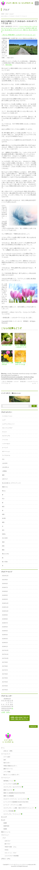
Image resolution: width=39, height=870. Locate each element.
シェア (3, 420)
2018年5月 (5, 630)
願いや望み (5, 561)
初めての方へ (6, 762)
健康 (33, 28)
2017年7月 (5, 670)
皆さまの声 (4, 817)
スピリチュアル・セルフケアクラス (12, 786)
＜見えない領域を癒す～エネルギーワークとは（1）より (18, 35)
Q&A (4, 759)
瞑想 (3, 546)
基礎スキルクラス (7, 790)
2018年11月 (5, 607)
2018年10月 (5, 611)
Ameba (5, 850)
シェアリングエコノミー (8, 424)
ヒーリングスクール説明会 (9, 783)
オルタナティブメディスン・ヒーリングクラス (14, 799)
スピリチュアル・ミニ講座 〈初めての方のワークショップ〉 (18, 808)
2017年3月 (5, 686)
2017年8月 (5, 666)
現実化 (3, 534)
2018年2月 (5, 642)
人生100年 (4, 463)
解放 (3, 550)
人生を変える (28, 28)
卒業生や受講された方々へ (9, 765)
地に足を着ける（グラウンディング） (14, 29)
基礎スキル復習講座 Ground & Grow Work (13, 793)
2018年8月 (5, 619)
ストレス (21, 26)
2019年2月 (5, 599)
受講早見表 (5, 826)
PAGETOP (33, 726)
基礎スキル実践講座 (8, 796)
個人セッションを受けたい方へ (10, 774)
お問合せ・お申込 (5, 858)
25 (12, 708)
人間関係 (4, 471)
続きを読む (9, 64)
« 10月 (3, 712)
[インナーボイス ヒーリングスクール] (17, 3)
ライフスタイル (21, 28)
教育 (3, 506)
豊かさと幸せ (5, 553)
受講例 (4, 829)
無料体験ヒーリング (8, 780)
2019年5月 (5, 595)
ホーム (3, 748)
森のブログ (6, 843)
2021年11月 (5, 575)
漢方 (3, 530)
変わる (30, 29)
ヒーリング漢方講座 (8, 811)
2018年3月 (5, 638)
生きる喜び (5, 538)
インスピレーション (7, 416)
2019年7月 (5, 587)
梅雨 (3, 522)
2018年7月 (5, 623)
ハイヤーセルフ (6, 443)
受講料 (4, 823)
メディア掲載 (6, 771)
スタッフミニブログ (7, 428)
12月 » (8, 712)
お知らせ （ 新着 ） (7, 751)
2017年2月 (5, 689)
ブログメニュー (5, 835)
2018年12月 (5, 603)
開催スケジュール (5, 832)
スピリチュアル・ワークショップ (11, 814)
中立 (3, 459)
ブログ (4, 838)
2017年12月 (5, 650)
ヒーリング (6, 28)
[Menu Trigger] (37, 3)
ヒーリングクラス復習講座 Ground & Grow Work (15, 802)
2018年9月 (5, 615)
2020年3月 (5, 583)
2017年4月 (5, 682)
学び (3, 498)
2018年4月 (5, 634)
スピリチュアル (27, 26)
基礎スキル (25, 29)
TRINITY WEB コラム (9, 847)
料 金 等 (3, 820)
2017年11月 (5, 654)
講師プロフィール (7, 768)
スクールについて (5, 754)
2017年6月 (5, 674)
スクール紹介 (6, 756)
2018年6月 (5, 627)
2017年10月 (5, 658)
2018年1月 (5, 646)
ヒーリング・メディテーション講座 (12, 805)
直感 (3, 542)
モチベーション (13, 28)
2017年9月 (5, 662)
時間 (3, 514)
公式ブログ (5, 479)
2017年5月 (5, 678)
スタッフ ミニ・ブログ (9, 852)
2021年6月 (5, 579)
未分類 (34, 29)
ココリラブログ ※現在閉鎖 (10, 855)
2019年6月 (5, 591)
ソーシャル (5, 439)
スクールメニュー (5, 777)
